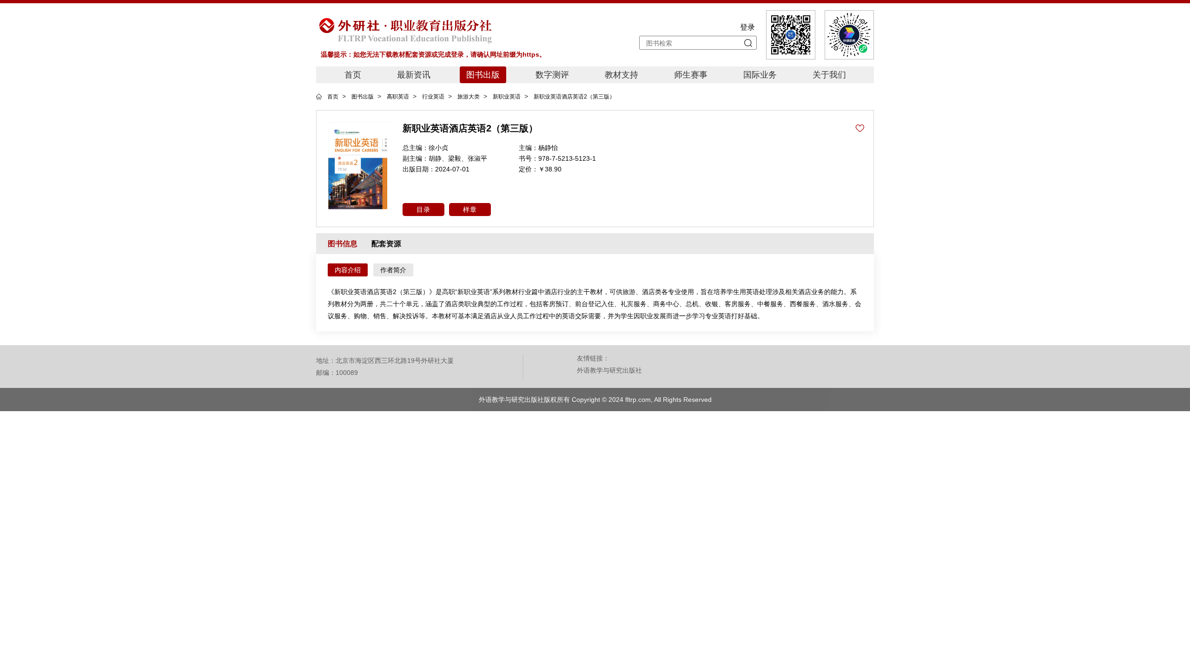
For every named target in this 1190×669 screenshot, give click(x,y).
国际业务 (760, 74)
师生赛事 (690, 74)
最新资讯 (413, 74)
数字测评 (552, 74)
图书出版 (483, 74)
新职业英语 (507, 96)
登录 (747, 27)
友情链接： (593, 358)
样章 (470, 209)
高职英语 (398, 96)
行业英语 (433, 96)
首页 (352, 74)
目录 (423, 209)
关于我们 (829, 74)
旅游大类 (468, 96)
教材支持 (621, 74)
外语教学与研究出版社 (609, 370)
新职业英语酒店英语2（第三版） (574, 96)
